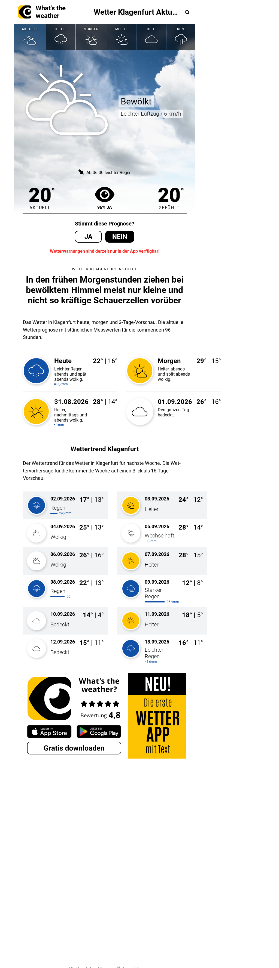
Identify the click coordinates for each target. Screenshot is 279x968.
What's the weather (51, 12)
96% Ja (104, 207)
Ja (88, 236)
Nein (119, 236)
